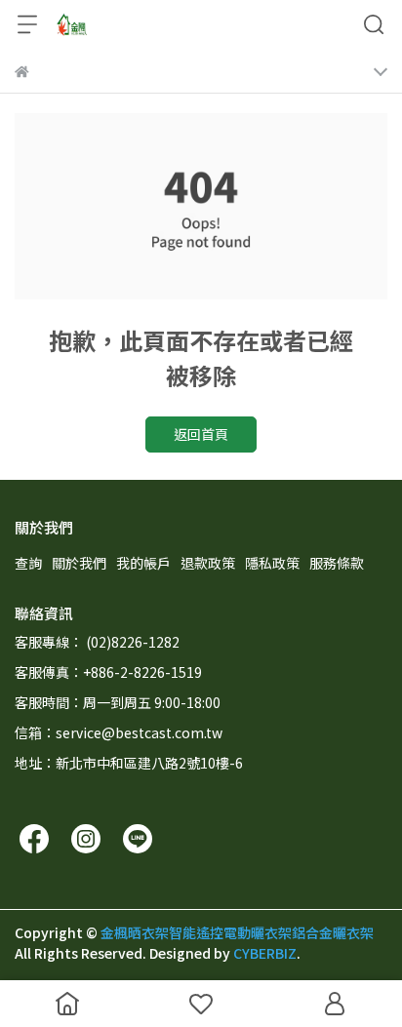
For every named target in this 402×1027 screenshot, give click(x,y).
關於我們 (79, 563)
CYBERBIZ (265, 953)
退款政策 (208, 563)
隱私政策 (272, 563)
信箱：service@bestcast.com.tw (118, 732)
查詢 (28, 563)
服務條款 (336, 563)
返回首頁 (201, 434)
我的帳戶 (143, 563)
